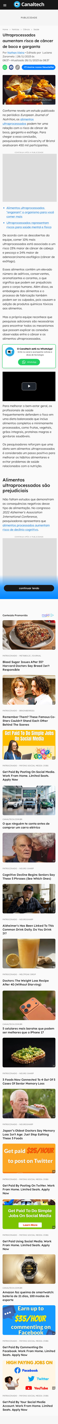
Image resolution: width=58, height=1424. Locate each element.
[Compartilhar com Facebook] (11, 67)
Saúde (36, 29)
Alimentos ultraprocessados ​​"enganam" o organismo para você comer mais (30, 212)
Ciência (26, 29)
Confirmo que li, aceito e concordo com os (29, 70)
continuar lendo (29, 588)
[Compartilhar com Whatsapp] (5, 67)
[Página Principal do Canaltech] (29, 6)
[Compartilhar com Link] (17, 67)
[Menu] (5, 5)
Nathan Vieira (15, 52)
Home (5, 29)
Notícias (15, 29)
